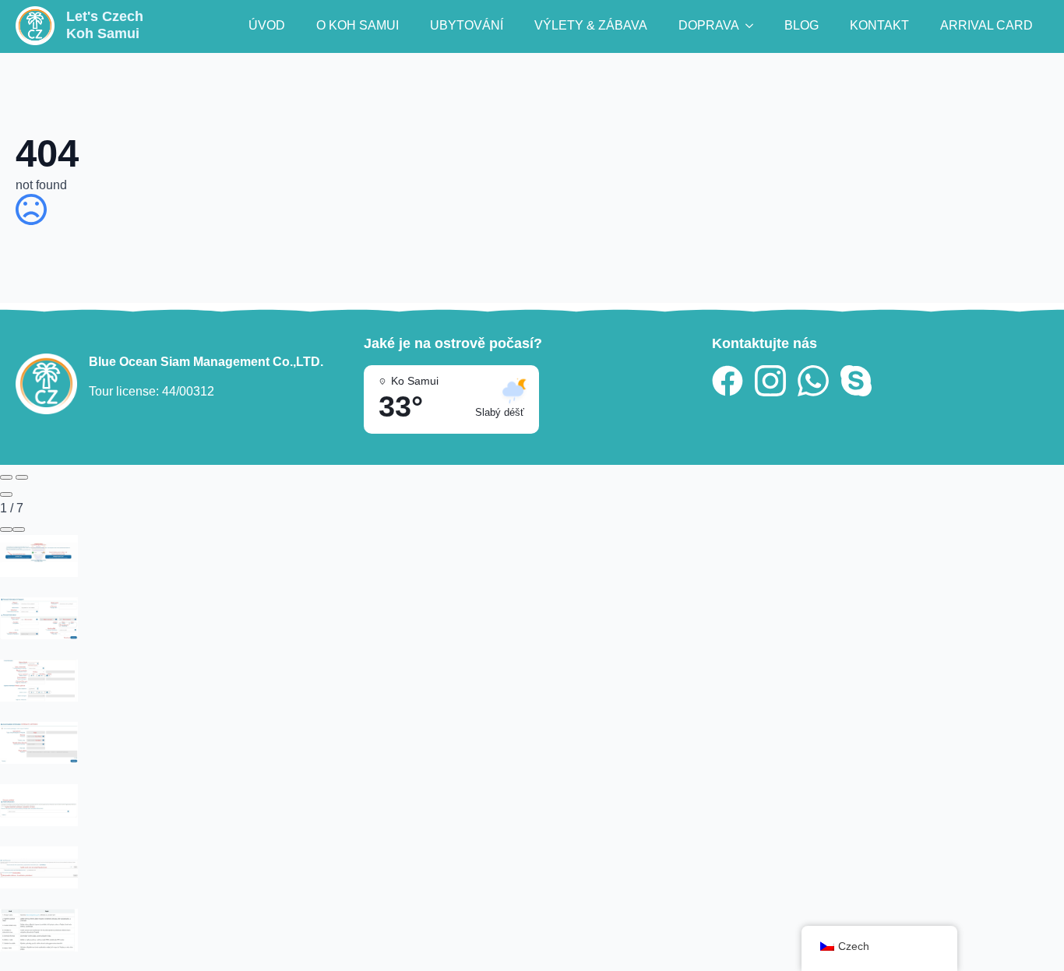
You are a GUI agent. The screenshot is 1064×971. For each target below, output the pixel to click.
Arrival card (986, 25)
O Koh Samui (357, 25)
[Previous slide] (6, 477)
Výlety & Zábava (590, 25)
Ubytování (466, 25)
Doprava (708, 25)
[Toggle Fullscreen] (6, 529)
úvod (266, 25)
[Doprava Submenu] (754, 25)
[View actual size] (18, 529)
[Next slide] (22, 477)
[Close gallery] (6, 494)
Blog (801, 25)
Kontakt (879, 25)
